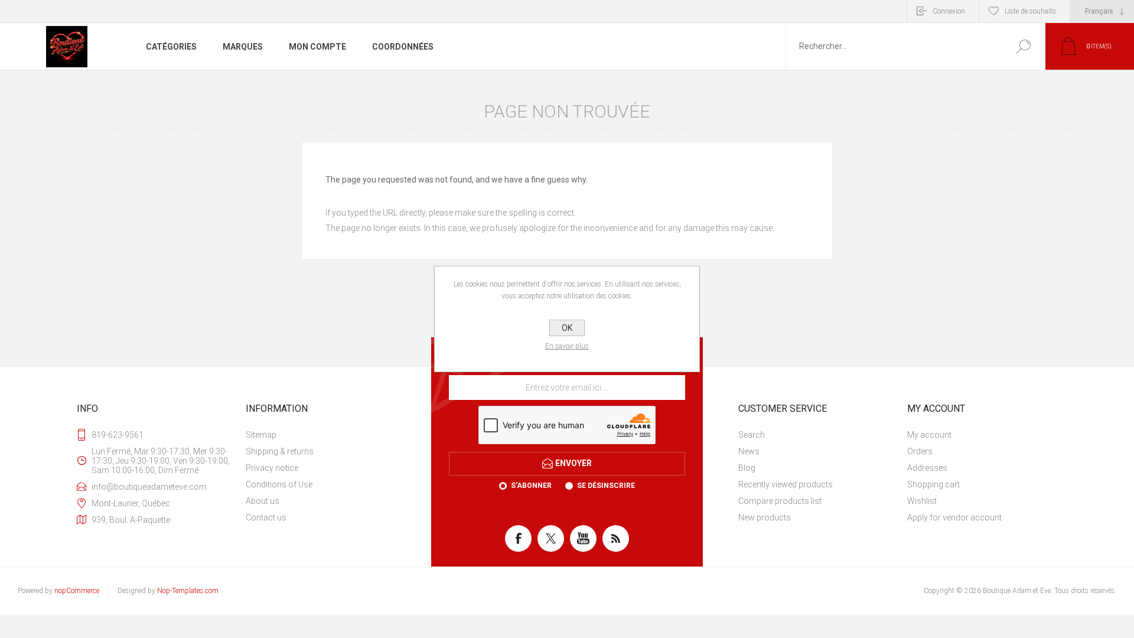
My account (929, 435)
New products (764, 517)
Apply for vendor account (954, 517)
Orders (920, 451)
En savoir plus (567, 346)
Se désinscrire (606, 485)
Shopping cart (933, 484)
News (749, 451)
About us (262, 501)
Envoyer (573, 463)
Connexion (949, 11)
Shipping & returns (280, 451)
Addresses (927, 468)
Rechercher (1023, 46)
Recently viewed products (785, 484)
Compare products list (780, 501)
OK (567, 328)
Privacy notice (272, 468)
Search (751, 435)
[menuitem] (325, 435)
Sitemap (261, 435)
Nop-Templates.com (188, 591)
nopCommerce (76, 591)
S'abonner (531, 485)
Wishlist (922, 501)
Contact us (266, 517)
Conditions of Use (279, 484)
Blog (746, 468)
